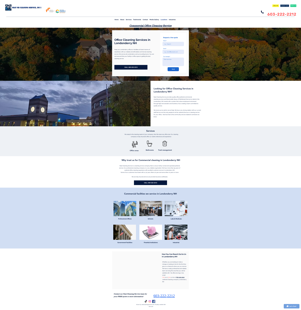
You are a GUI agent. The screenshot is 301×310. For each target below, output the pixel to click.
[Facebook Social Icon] (153, 301)
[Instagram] (149, 301)
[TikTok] (145, 301)
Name (164, 40)
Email (164, 48)
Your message (166, 56)
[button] (172, 19)
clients (194, 99)
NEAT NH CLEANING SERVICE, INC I (26, 8)
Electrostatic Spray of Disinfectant (176, 99)
